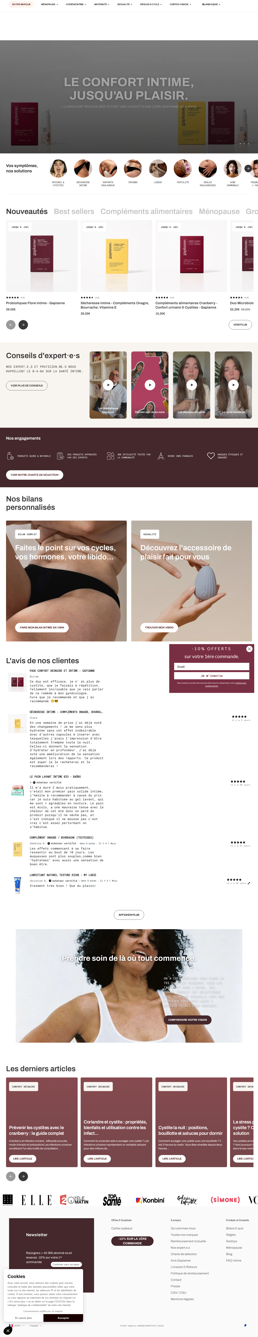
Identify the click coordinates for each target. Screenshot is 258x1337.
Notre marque (21, 4)
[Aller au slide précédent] (10, 325)
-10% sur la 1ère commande (132, 1241)
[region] (129, 96)
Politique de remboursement (190, 1273)
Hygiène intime (75, 4)
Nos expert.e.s (180, 1247)
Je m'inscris (212, 676)
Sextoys (231, 1241)
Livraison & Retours (184, 1267)
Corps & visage (179, 4)
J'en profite (129, 116)
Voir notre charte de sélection (35, 474)
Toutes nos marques (184, 1234)
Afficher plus (129, 914)
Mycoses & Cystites (58, 184)
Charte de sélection (184, 1254)
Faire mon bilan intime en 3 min (42, 627)
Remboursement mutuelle (188, 1241)
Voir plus (240, 324)
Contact (176, 1279)
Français (34, 1326)
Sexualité (123, 4)
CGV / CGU (178, 1292)
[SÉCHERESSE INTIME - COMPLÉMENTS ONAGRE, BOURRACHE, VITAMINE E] (17, 723)
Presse (175, 1286)
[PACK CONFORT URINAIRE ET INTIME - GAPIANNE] (17, 682)
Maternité (100, 4)
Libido (158, 182)
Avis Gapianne (181, 1260)
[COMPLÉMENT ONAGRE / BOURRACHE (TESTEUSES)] (17, 849)
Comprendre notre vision (187, 1019)
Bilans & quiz (234, 1228)
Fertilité (183, 182)
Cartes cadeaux (121, 1228)
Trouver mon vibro (159, 627)
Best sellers (74, 211)
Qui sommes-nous (183, 1228)
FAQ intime (233, 1260)
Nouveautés (27, 211)
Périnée (133, 182)
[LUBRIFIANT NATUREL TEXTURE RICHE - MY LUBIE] (17, 886)
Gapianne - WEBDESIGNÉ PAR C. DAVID (146, 1326)
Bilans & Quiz (210, 4)
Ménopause (48, 4)
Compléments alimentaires (146, 211)
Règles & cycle (149, 4)
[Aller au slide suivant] (248, 168)
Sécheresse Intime (83, 184)
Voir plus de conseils (27, 385)
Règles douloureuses (208, 184)
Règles (231, 1234)
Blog (229, 1254)
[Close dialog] (249, 649)
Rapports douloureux (108, 184)
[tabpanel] (129, 796)
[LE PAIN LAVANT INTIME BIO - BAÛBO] (17, 788)
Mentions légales (182, 1299)
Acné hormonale (233, 184)
